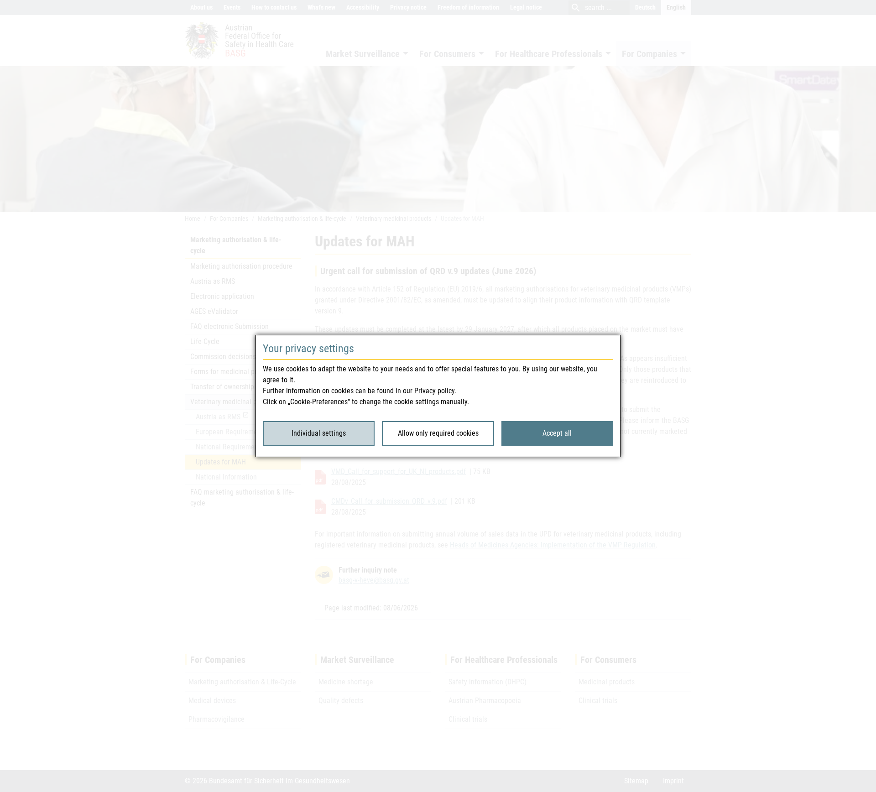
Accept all (557, 433)
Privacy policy (434, 390)
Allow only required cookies (438, 433)
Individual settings (319, 433)
